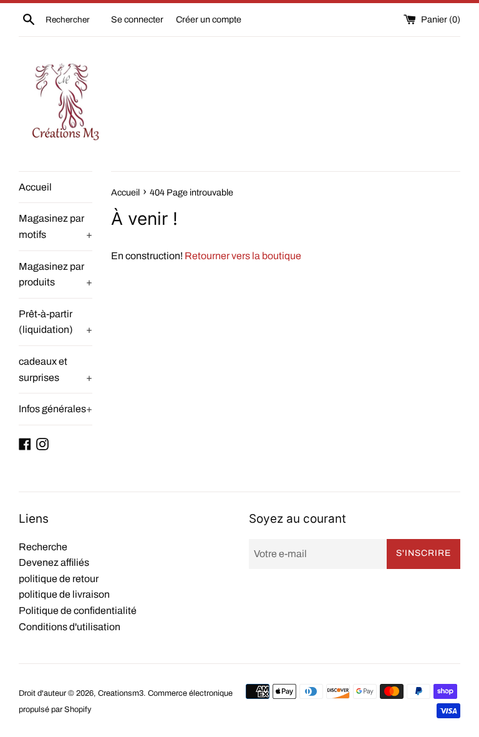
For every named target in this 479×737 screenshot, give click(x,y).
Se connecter (137, 19)
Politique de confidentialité (78, 610)
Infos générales (55, 408)
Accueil (35, 187)
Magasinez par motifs (55, 226)
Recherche (43, 547)
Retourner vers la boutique (243, 255)
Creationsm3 (120, 693)
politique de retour (59, 578)
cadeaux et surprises (55, 369)
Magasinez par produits (55, 274)
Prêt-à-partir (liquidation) (55, 322)
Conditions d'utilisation (69, 626)
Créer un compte (208, 19)
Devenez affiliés (54, 562)
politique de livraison (64, 594)
